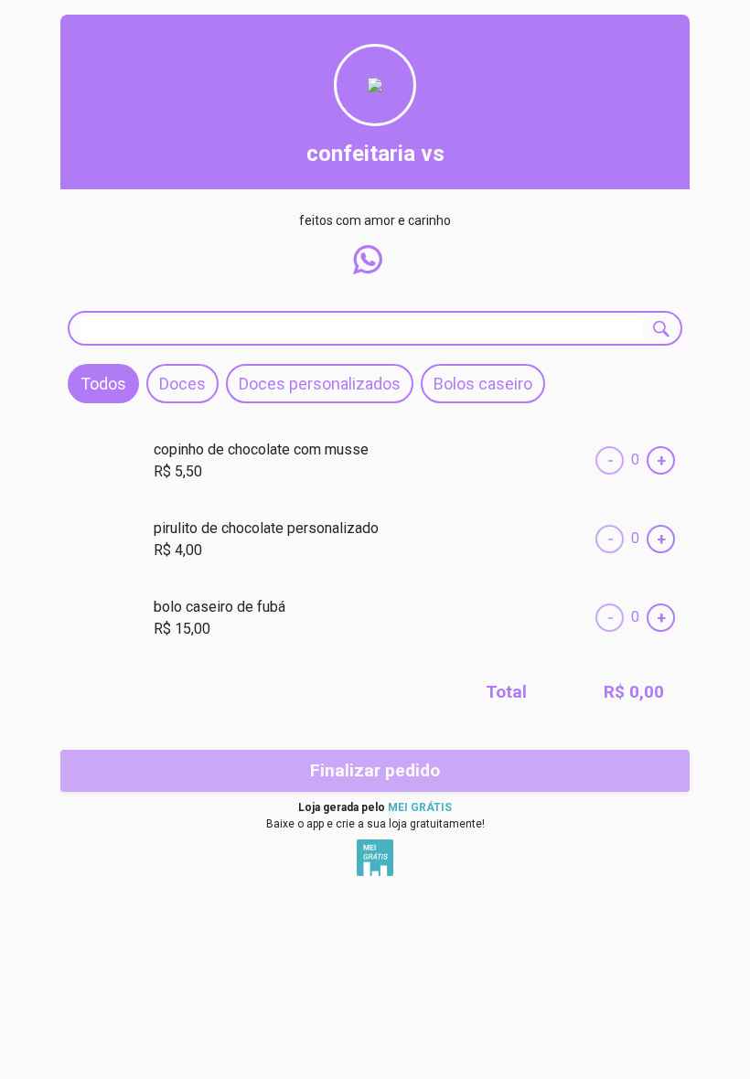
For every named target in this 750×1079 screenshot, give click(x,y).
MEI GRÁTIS (420, 807)
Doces (182, 383)
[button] (367, 259)
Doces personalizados (320, 383)
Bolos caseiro (483, 383)
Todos (103, 383)
